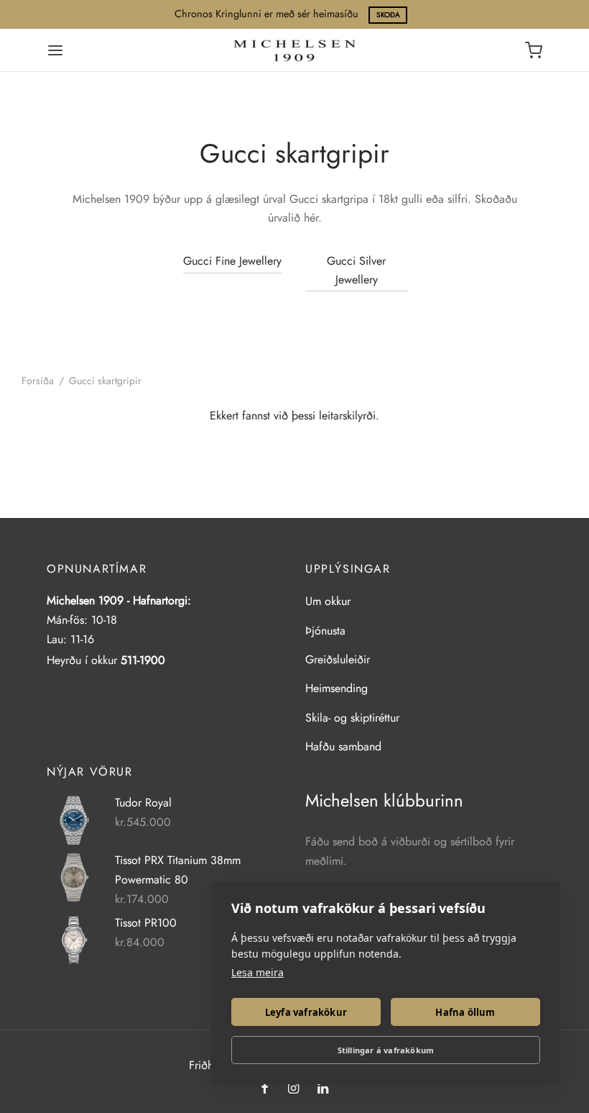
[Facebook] (264, 1089)
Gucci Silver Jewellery (356, 270)
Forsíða (38, 380)
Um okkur (328, 601)
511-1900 (143, 660)
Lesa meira (257, 972)
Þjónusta (325, 630)
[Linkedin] (323, 1089)
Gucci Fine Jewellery (232, 261)
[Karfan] (533, 50)
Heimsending (336, 688)
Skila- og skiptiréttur (352, 717)
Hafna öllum (465, 1012)
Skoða (388, 14)
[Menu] (55, 50)
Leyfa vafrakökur (306, 1012)
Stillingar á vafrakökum (386, 1050)
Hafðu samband (343, 746)
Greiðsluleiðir (337, 659)
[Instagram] (293, 1089)
